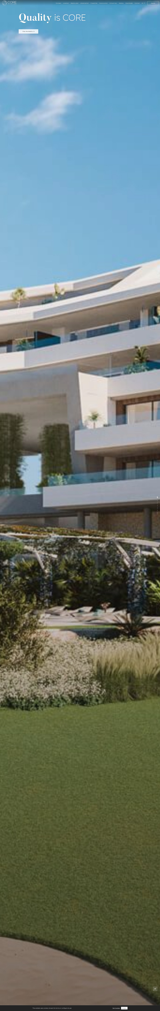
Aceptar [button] (124, 1008)
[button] (153, 3)
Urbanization (84, 3)
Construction (103, 3)
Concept (58, 3)
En (142, 3)
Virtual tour (113, 3)
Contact (137, 3)
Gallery (121, 3)
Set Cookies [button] (116, 1008)
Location (66, 3)
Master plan (74, 3)
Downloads (129, 3)
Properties (94, 3)
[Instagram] (155, 989)
